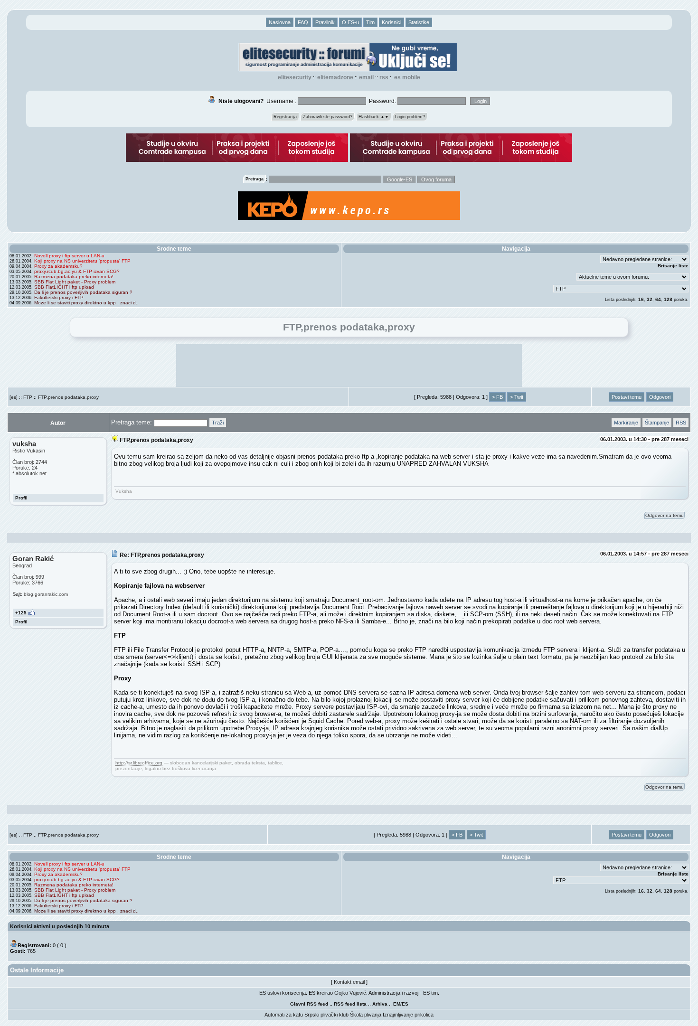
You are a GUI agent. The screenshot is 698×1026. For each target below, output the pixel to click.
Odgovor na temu (664, 515)
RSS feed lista (350, 1004)
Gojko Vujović (350, 993)
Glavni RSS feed (309, 1004)
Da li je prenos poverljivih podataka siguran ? (83, 292)
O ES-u (350, 22)
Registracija (285, 116)
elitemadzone (335, 77)
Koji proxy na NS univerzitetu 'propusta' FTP (82, 261)
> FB (497, 397)
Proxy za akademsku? (58, 266)
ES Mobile (407, 77)
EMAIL (366, 77)
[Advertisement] (349, 365)
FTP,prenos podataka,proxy (68, 397)
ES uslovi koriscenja (282, 993)
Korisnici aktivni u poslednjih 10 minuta (59, 926)
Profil (21, 497)
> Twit (516, 397)
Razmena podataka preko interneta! (73, 276)
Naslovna (280, 22)
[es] (13, 397)
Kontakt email (349, 982)
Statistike (418, 22)
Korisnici (391, 22)
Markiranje (626, 422)
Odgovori (659, 397)
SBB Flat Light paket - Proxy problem (74, 281)
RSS (383, 77)
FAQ (303, 22)
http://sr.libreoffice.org (138, 762)
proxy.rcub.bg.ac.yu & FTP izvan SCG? (77, 271)
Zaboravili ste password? (327, 116)
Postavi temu (626, 397)
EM (396, 1004)
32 (649, 299)
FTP (27, 397)
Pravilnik (325, 22)
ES (405, 1004)
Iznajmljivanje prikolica (408, 1014)
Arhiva (379, 1004)
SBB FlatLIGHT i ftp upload (64, 287)
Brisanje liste (673, 265)
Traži (218, 422)
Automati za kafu (283, 1014)
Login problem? (410, 116)
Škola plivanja (365, 1014)
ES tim (430, 993)
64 (658, 299)
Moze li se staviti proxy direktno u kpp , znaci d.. (86, 302)
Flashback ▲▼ (373, 116)
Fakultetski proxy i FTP (59, 297)
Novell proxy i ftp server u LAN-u (69, 255)
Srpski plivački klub (326, 1014)
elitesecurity (294, 77)
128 (668, 299)
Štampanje (657, 422)
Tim (370, 22)
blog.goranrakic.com (46, 594)
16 (641, 299)
